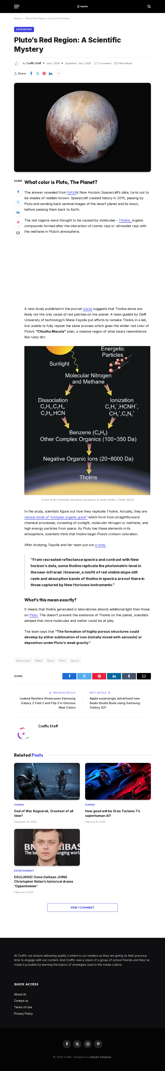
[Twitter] (18, 202)
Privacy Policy (23, 1013)
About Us (20, 994)
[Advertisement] (87, 270)
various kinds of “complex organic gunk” (55, 517)
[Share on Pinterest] (44, 73)
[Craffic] (82, 6)
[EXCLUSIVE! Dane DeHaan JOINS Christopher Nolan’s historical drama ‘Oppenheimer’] (47, 847)
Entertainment (24, 870)
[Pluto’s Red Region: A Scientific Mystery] (82, 127)
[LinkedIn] (18, 212)
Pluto (62, 660)
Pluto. (33, 615)
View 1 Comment (82, 907)
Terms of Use (23, 1007)
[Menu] (16, 6)
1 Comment (104, 63)
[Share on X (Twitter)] (38, 73)
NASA (71, 192)
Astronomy (24, 29)
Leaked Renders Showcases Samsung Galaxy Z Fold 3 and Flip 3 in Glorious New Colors (47, 702)
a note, (100, 545)
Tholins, (125, 220)
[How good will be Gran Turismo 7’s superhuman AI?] (118, 781)
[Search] (149, 6)
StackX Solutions (100, 1057)
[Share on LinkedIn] (50, 73)
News (50, 660)
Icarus (87, 309)
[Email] (18, 233)
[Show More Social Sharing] (58, 73)
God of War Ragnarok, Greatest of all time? (43, 813)
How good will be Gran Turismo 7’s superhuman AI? (112, 813)
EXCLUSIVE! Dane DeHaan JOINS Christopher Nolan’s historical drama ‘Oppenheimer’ (43, 881)
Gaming (19, 804)
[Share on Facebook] (31, 73)
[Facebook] (18, 192)
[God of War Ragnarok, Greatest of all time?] (47, 781)
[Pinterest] (18, 222)
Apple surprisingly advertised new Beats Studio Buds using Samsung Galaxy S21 (115, 702)
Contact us (21, 1000)
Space (75, 660)
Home (17, 18)
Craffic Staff (33, 63)
